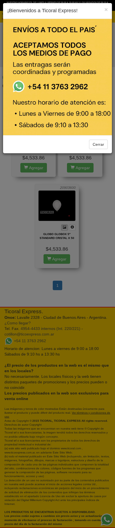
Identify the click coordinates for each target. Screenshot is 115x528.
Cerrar (98, 144)
